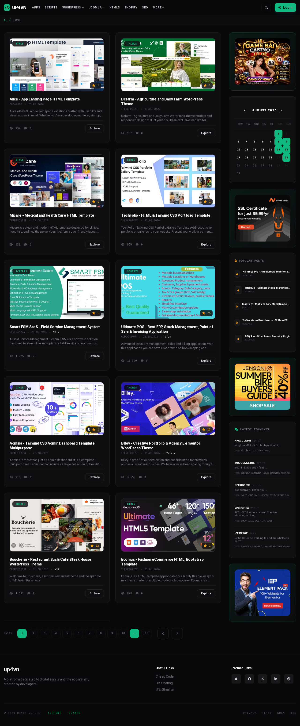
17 (238, 157)
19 (254, 157)
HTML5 (114, 7)
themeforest (129, 109)
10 (123, 633)
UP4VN (19, 7)
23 (286, 157)
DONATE (74, 713)
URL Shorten (165, 689)
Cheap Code (165, 676)
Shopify (130, 7)
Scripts (51, 7)
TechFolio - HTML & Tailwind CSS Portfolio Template (165, 215)
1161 (146, 633)
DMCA (281, 713)
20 (262, 157)
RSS (293, 713)
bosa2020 (16, 104)
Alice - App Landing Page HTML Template (45, 99)
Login (287, 7)
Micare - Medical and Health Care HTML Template (52, 215)
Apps (36, 7)
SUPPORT (54, 713)
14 (270, 149)
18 (246, 157)
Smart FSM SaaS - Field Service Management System (55, 327)
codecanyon (17, 332)
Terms (267, 713)
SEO (145, 7)
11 (246, 149)
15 (278, 149)
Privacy (249, 713)
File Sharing (164, 683)
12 (254, 149)
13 (262, 149)
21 (270, 157)
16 (286, 149)
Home (17, 20)
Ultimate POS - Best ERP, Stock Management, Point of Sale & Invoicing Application (167, 329)
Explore (95, 128)
